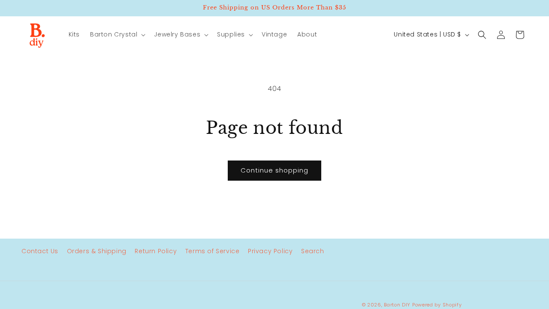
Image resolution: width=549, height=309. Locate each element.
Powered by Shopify (437, 304)
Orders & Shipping (97, 251)
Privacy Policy (270, 251)
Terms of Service (212, 251)
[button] (117, 34)
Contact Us (39, 251)
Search (312, 251)
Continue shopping (274, 170)
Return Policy (156, 251)
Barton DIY (397, 304)
